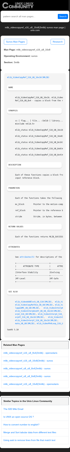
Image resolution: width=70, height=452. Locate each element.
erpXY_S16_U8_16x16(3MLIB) (29, 317)
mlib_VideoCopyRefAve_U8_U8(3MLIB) (34, 305)
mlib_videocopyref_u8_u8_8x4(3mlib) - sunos (26, 368)
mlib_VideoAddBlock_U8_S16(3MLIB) (33, 302)
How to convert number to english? (21, 424)
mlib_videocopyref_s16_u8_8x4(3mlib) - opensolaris (30, 353)
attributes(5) (27, 257)
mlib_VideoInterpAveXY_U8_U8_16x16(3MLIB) (38, 311)
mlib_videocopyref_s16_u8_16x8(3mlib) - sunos (28, 360)
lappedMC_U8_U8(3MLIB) (27, 308)
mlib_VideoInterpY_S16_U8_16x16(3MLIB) (36, 320)
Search (63, 16)
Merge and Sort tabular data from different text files (29, 432)
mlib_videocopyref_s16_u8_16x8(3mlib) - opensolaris (31, 384)
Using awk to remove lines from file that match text (29, 440)
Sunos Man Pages (15, 41)
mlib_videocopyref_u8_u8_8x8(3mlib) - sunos (26, 376)
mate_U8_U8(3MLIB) (25, 323)
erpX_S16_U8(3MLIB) (25, 314)
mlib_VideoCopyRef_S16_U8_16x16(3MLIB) (28, 77)
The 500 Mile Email (13, 409)
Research (58, 41)
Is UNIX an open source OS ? (18, 416)
